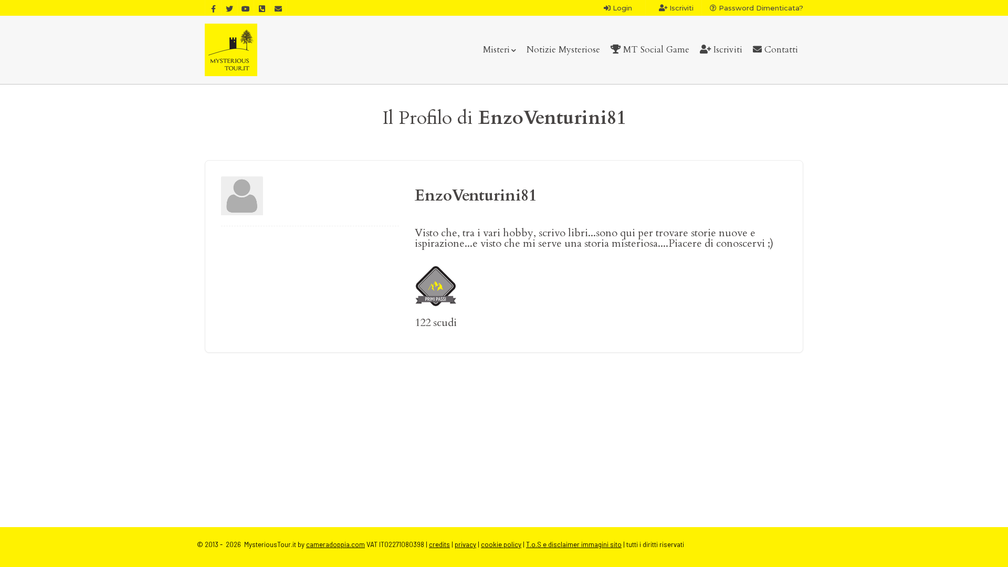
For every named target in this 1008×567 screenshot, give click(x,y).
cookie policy (501, 544)
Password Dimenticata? (760, 8)
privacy (465, 544)
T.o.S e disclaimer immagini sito (574, 544)
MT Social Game (655, 50)
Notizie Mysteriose (563, 50)
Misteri (496, 50)
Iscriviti (680, 8)
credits (439, 544)
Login (621, 8)
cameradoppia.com (335, 544)
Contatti (780, 50)
